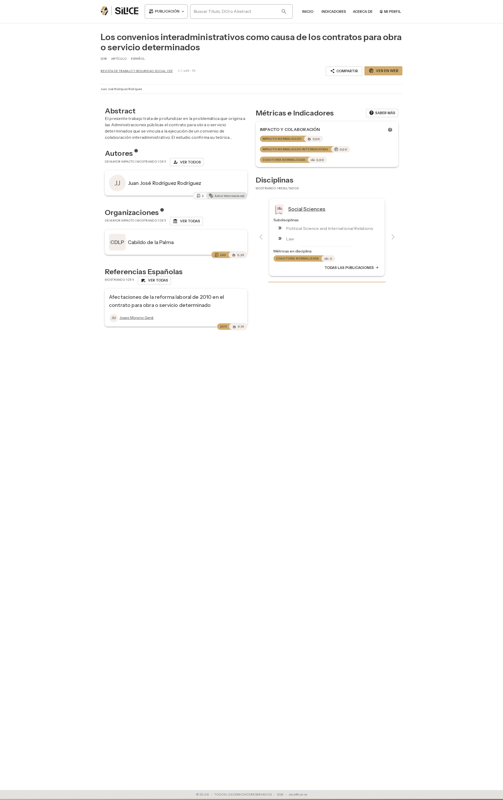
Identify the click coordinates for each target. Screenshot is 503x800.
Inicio (307, 11)
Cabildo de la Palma (151, 242)
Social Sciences (306, 209)
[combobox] (166, 11)
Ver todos (187, 162)
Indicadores (333, 11)
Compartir (344, 71)
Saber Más (382, 113)
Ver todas (186, 221)
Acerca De (363, 11)
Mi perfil (390, 11)
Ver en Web (383, 71)
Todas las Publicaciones (352, 267)
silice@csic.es (298, 794)
